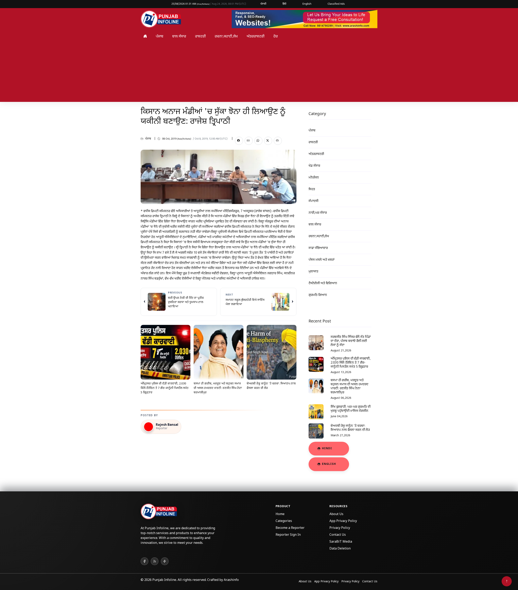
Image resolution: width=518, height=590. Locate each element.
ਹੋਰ (275, 36)
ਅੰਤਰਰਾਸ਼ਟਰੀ (255, 36)
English (307, 4)
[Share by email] (249, 141)
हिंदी (284, 4)
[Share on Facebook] (239, 141)
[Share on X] (268, 141)
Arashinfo (231, 580)
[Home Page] (161, 19)
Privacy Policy (339, 528)
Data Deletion (340, 549)
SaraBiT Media (340, 542)
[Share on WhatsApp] (258, 141)
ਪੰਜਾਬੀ (263, 4)
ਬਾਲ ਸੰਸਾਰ (179, 36)
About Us (336, 514)
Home (280, 514)
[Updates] (165, 561)
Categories (284, 521)
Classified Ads (336, 4)
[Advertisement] (259, 73)
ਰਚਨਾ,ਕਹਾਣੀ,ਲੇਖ (226, 36)
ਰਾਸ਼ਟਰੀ (200, 36)
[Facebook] (144, 561)
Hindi (327, 448)
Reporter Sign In (288, 535)
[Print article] (278, 141)
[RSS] (154, 561)
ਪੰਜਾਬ (159, 36)
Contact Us (337, 535)
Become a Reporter (290, 528)
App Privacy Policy (343, 521)
